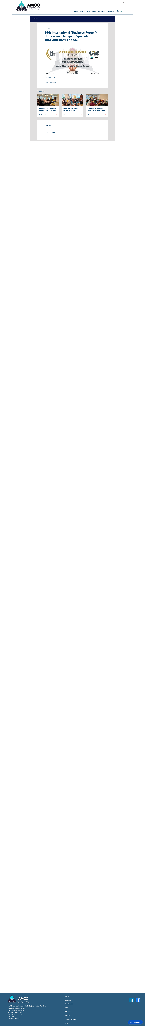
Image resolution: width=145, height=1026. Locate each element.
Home (67, 996)
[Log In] (116, 11)
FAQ (66, 1023)
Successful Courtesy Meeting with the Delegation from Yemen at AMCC (72, 109)
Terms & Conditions (71, 1019)
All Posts (34, 19)
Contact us (68, 1011)
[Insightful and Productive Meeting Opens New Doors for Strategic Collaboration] (48, 100)
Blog (66, 1007)
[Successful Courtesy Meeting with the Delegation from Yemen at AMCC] (72, 100)
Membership (69, 1004)
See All (106, 90)
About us (68, 1000)
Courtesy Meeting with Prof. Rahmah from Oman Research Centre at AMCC (96, 109)
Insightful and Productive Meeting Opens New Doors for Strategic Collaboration (48, 109)
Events (67, 1015)
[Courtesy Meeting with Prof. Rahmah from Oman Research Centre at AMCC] (97, 100)
